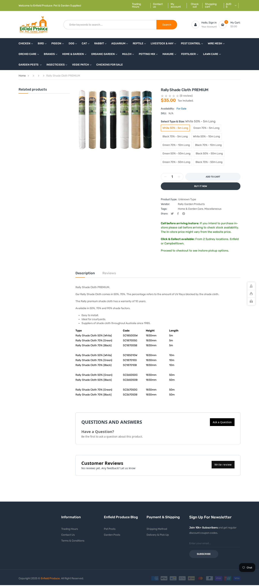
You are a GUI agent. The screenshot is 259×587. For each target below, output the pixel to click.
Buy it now (200, 186)
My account (176, 5)
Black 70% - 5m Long (175, 136)
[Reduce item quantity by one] (165, 176)
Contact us (158, 5)
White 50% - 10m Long (206, 136)
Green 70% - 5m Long (206, 128)
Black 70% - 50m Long (208, 162)
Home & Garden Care (190, 208)
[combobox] (110, 24)
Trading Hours (136, 5)
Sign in (213, 22)
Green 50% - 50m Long (176, 153)
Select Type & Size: (188, 121)
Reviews (109, 273)
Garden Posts (112, 534)
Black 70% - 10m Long (208, 145)
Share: (164, 213)
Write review (223, 464)
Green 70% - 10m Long (176, 145)
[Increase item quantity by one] (179, 176)
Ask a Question (222, 422)
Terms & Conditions (72, 540)
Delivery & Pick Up (158, 534)
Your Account (209, 26)
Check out (195, 5)
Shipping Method (157, 529)
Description (85, 273)
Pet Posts (109, 529)
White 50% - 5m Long (175, 128)
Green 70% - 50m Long (176, 162)
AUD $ (228, 5)
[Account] (195, 25)
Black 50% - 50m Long (209, 153)
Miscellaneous (212, 208)
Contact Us (68, 534)
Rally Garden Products (191, 204)
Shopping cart (211, 5)
